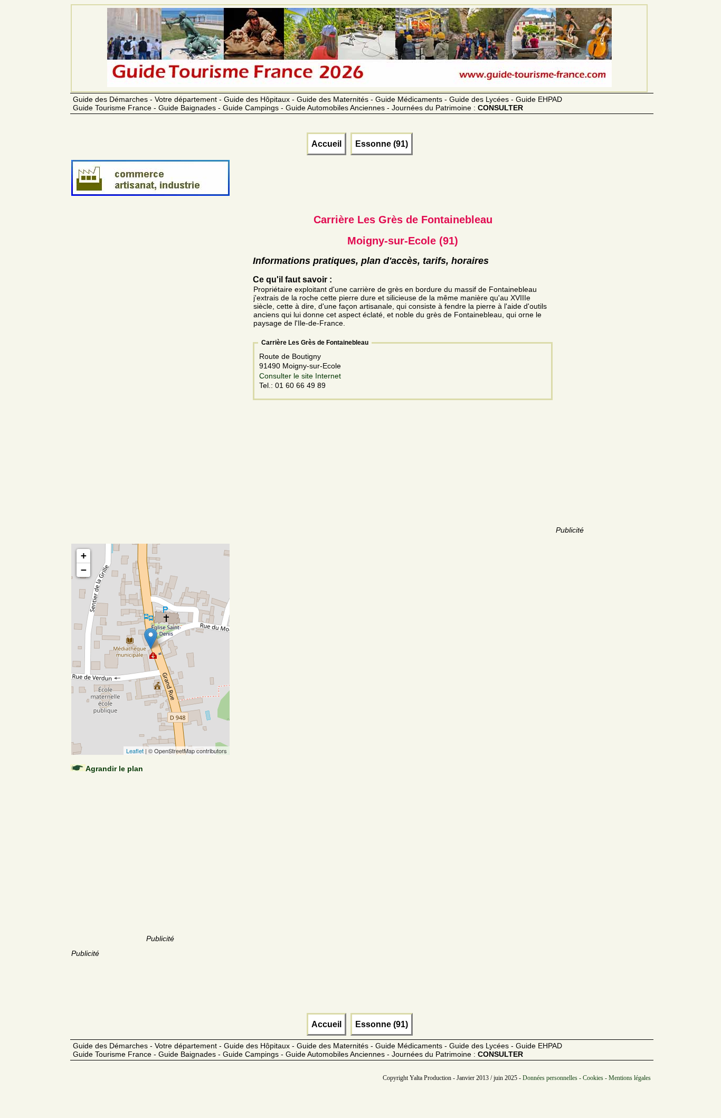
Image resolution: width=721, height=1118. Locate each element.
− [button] (84, 569)
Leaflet (135, 750)
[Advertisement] (160, 381)
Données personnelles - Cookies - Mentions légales (587, 1078)
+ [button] (84, 555)
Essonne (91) (381, 143)
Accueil (326, 143)
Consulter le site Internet (300, 376)
